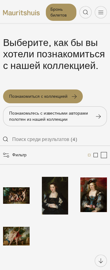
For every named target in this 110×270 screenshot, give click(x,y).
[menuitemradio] (89, 155)
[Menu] (101, 12)
